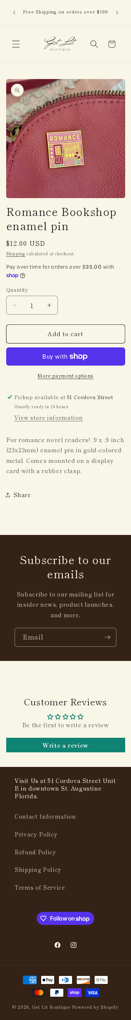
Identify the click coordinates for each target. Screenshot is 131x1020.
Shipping (15, 253)
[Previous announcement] (14, 12)
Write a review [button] (65, 745)
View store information (48, 417)
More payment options (65, 375)
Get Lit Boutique (51, 1007)
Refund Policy (35, 852)
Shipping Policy (38, 869)
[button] (16, 44)
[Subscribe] (107, 637)
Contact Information (45, 816)
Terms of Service (40, 887)
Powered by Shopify (95, 1007)
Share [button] (22, 495)
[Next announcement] (117, 12)
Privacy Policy (36, 834)
